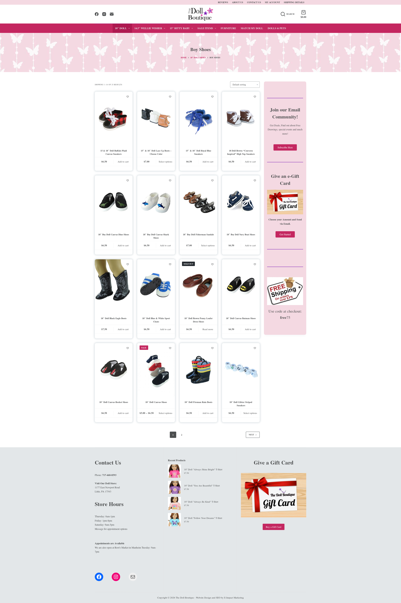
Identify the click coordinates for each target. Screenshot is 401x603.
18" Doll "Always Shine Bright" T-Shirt (203, 469)
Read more (208, 329)
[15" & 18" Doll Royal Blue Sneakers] (198, 118)
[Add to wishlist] (127, 96)
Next (251, 434)
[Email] (112, 14)
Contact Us (254, 2)
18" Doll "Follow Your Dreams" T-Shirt (203, 517)
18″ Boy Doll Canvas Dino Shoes (113, 234)
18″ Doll (121, 28)
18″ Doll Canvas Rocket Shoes (113, 402)
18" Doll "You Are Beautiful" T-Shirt (202, 485)
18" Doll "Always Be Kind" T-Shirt (201, 501)
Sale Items (205, 28)
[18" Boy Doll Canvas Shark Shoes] (156, 202)
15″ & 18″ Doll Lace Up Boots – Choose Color (156, 152)
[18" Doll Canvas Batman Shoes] (241, 286)
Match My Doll (252, 28)
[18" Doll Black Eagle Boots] (114, 286)
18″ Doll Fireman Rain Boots (198, 402)
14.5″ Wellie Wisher (148, 28)
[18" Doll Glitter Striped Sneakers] (241, 370)
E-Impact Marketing (234, 597)
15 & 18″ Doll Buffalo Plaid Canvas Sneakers (113, 152)
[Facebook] (97, 14)
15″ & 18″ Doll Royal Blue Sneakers (198, 152)
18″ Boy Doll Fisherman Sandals (198, 234)
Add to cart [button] (123, 161)
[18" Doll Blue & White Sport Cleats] (156, 286)
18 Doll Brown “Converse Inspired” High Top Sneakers (241, 152)
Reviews (223, 2)
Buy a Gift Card (273, 526)
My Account (272, 2)
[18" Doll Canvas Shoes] (156, 370)
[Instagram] (104, 14)
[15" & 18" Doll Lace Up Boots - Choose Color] (156, 118)
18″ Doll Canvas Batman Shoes (241, 318)
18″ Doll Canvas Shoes (156, 402)
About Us (237, 2)
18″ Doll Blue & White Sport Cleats (156, 320)
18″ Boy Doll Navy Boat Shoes (241, 234)
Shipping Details (294, 2)
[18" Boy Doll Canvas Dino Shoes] (114, 202)
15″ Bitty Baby (180, 28)
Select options (165, 161)
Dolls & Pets (277, 28)
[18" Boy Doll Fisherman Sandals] (198, 202)
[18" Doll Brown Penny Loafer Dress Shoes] (198, 286)
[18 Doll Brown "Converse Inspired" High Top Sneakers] (241, 118)
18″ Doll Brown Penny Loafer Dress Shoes (198, 320)
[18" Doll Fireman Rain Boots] (198, 370)
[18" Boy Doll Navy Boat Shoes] (241, 202)
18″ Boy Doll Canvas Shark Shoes (156, 236)
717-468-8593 (109, 475)
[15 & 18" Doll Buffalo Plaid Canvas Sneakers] (114, 118)
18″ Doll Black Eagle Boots (113, 318)
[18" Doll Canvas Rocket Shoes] (114, 370)
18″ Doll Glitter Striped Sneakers (240, 403)
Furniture (228, 28)
